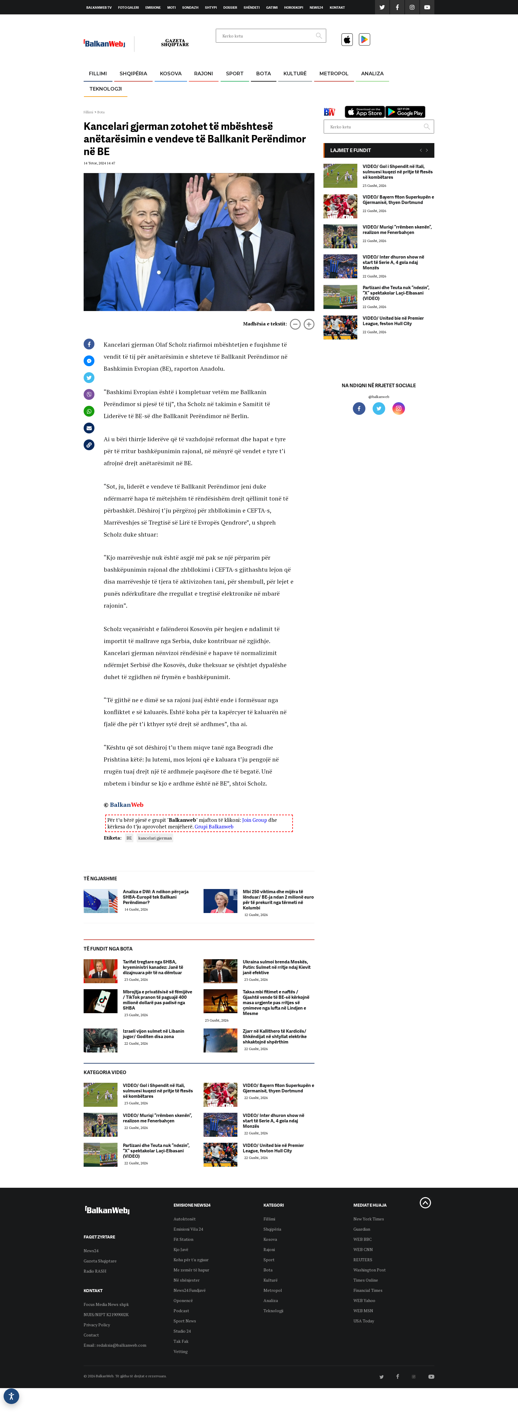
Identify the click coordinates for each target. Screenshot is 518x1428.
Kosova (171, 73)
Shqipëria (133, 73)
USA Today (363, 1321)
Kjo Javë (181, 1249)
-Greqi (199, 88)
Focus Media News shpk (106, 1304)
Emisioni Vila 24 (188, 1229)
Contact (91, 1335)
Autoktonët (185, 1219)
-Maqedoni (204, 102)
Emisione (153, 7)
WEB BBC (362, 1239)
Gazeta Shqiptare (100, 1261)
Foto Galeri (128, 7)
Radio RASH (95, 1271)
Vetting (181, 1351)
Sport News (185, 1321)
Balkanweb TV (99, 7)
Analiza (372, 73)
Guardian (361, 1229)
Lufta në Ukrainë (263, 104)
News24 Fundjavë (190, 1290)
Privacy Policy (97, 1325)
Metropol (334, 73)
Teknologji (105, 89)
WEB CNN (363, 1249)
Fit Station (183, 1239)
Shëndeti (252, 7)
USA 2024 (263, 88)
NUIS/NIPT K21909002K (106, 1314)
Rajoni (203, 73)
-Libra (287, 102)
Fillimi (98, 73)
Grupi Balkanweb (214, 826)
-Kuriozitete (331, 88)
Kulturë (295, 73)
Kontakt (337, 7)
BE (129, 838)
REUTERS (362, 1259)
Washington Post (369, 1270)
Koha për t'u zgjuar (191, 1259)
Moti (171, 7)
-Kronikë (127, 88)
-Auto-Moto (100, 103)
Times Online (365, 1280)
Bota (263, 73)
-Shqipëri (234, 102)
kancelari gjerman (155, 838)
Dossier (230, 7)
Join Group (254, 819)
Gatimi (272, 7)
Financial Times (368, 1290)
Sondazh (190, 7)
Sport (235, 73)
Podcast (181, 1310)
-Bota (230, 88)
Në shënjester (187, 1280)
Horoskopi (293, 7)
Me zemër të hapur (191, 1270)
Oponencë (183, 1300)
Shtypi (211, 7)
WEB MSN (363, 1310)
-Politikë (127, 102)
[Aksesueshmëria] (11, 1396)
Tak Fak (181, 1341)
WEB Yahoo (364, 1300)
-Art (286, 88)
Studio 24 (182, 1331)
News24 (316, 7)
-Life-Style (328, 102)
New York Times (368, 1219)
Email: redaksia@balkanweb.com (115, 1345)
